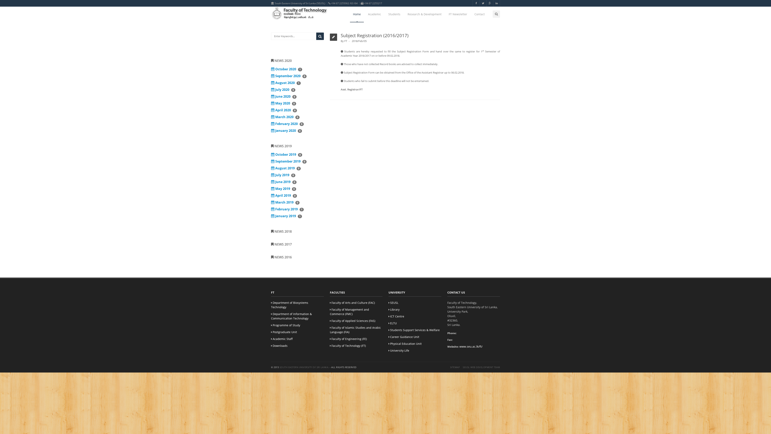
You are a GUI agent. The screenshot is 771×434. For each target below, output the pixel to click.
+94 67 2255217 (372, 3)
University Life (399, 350)
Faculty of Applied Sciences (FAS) (353, 321)
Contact (479, 14)
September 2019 (289, 161)
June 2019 (284, 182)
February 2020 (288, 124)
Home (357, 14)
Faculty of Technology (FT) (348, 346)
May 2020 (284, 103)
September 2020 (289, 76)
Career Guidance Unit (404, 337)
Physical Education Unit (406, 344)
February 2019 (288, 209)
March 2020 (286, 117)
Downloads (280, 346)
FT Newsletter (458, 14)
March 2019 (286, 202)
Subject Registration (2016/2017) (375, 35)
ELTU (393, 323)
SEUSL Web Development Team (481, 367)
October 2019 (287, 154)
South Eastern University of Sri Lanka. (304, 367)
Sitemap (455, 367)
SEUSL (394, 303)
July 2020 (284, 89)
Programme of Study (286, 325)
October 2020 (287, 69)
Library (395, 309)
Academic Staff (283, 339)
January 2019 (287, 216)
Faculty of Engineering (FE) (349, 339)
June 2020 (284, 96)
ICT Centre (397, 316)
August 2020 (286, 83)
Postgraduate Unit (285, 332)
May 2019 (284, 188)
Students (394, 14)
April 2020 (285, 110)
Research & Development (425, 14)
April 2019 (285, 195)
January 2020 (287, 130)
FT (345, 41)
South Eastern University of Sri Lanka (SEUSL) (299, 3)
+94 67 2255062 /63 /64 (344, 3)
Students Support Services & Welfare (415, 330)
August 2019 (286, 168)
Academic (374, 14)
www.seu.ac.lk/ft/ (470, 346)
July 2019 (284, 175)
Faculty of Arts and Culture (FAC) (353, 303)
